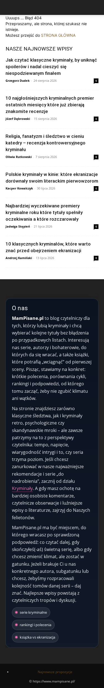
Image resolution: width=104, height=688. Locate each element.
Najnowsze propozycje (55, 671)
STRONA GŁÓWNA (58, 35)
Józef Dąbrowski (18, 119)
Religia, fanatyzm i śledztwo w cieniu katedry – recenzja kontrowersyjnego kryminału (45, 142)
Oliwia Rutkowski (19, 157)
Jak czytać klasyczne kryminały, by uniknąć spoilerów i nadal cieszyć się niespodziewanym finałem (51, 66)
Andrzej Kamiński (19, 258)
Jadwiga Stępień (18, 226)
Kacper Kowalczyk (19, 188)
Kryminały (22, 488)
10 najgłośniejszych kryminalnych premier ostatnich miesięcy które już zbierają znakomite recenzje (50, 104)
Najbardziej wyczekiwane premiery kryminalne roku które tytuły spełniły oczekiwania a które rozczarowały (44, 212)
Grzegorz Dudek (18, 80)
